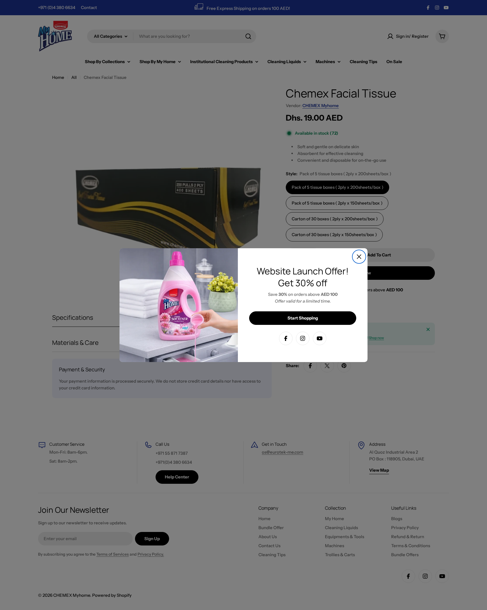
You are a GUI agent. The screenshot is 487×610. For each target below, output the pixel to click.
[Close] (359, 256)
